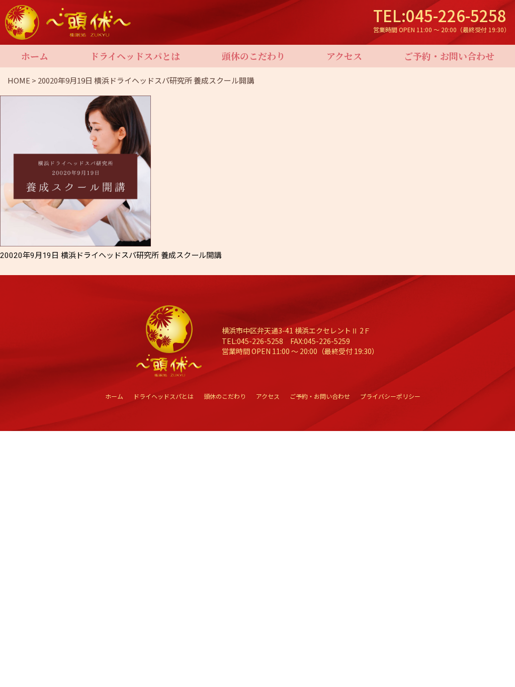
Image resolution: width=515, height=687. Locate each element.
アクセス (344, 55)
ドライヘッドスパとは (135, 55)
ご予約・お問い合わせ (449, 55)
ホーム (34, 55)
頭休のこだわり (253, 55)
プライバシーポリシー (390, 396)
